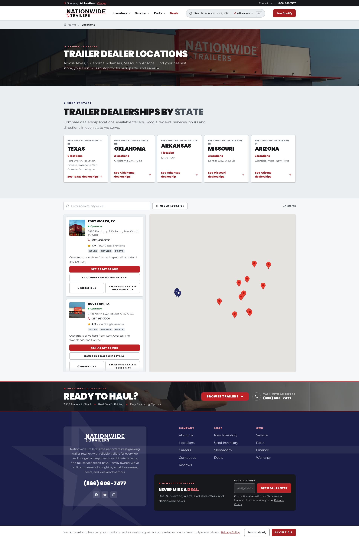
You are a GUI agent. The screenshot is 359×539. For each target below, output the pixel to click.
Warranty (263, 457)
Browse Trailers (225, 396)
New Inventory (225, 435)
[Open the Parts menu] (164, 13)
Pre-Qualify (284, 13)
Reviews (185, 465)
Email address (244, 480)
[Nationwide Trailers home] (86, 13)
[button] (241, 297)
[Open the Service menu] (148, 13)
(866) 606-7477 (287, 3)
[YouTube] (105, 494)
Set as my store (104, 269)
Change (101, 3)
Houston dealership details (104, 356)
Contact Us (265, 3)
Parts (158, 13)
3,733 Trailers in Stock (78, 404)
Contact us (187, 457)
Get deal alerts (274, 488)
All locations (243, 13)
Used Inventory (226, 443)
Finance (262, 450)
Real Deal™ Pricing (111, 404)
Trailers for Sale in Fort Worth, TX (122, 288)
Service (140, 13)
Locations (186, 443)
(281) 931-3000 (100, 318)
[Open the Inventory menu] (129, 13)
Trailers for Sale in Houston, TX (122, 366)
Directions (88, 287)
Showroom (223, 450)
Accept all (283, 532)
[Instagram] (113, 494)
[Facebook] (96, 494)
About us (186, 435)
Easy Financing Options (145, 404)
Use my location (172, 205)
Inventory (120, 13)
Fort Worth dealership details (104, 277)
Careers (185, 450)
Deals (174, 13)
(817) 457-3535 (100, 240)
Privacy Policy (230, 532)
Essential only (256, 532)
